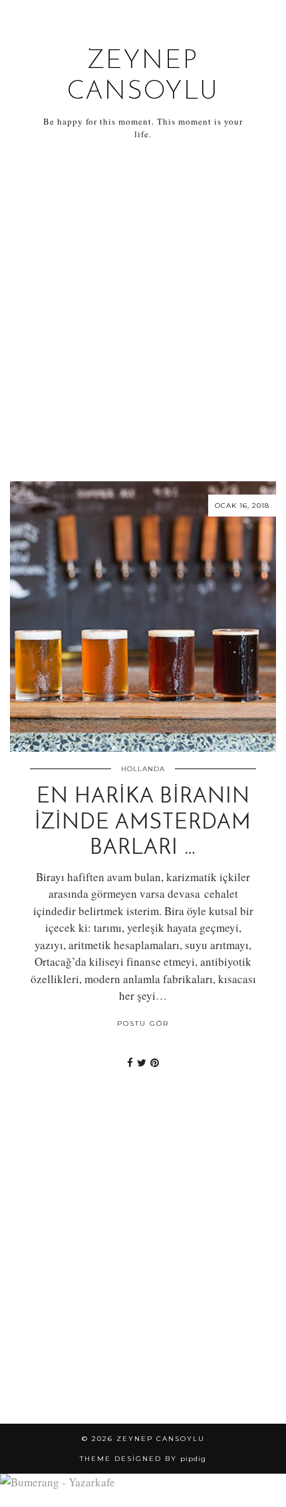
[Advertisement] (143, 311)
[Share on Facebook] (130, 1062)
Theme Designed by (143, 1458)
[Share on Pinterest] (154, 1062)
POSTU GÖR (143, 1023)
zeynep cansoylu (160, 1438)
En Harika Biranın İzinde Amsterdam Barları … (143, 822)
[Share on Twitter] (141, 1062)
